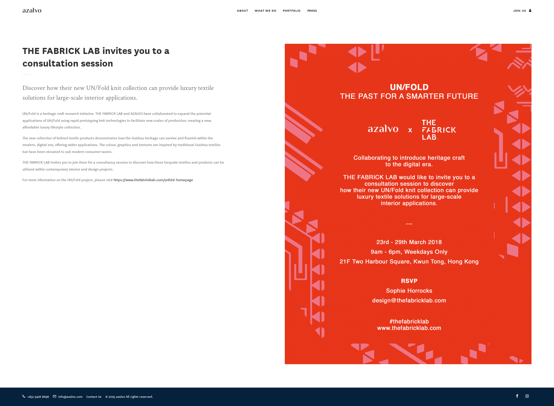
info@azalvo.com (70, 396)
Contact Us (93, 396)
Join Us (520, 10)
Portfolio (291, 10)
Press (312, 10)
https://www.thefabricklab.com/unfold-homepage (153, 179)
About (242, 10)
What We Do (265, 10)
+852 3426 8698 (38, 396)
